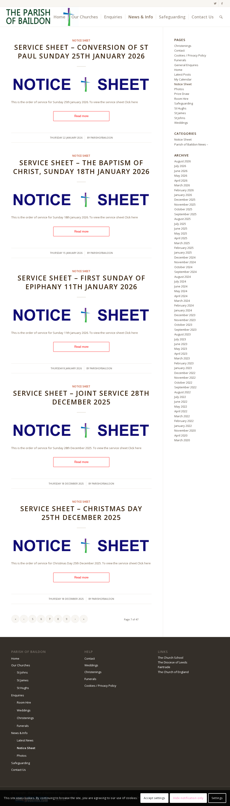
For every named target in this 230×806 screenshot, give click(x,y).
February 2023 (184, 363)
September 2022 (185, 387)
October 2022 (183, 382)
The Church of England (173, 672)
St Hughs (180, 108)
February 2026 (184, 190)
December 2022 (184, 373)
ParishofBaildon (102, 137)
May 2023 (180, 349)
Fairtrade (164, 667)
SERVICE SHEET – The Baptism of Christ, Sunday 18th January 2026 (81, 167)
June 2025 (180, 228)
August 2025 (182, 219)
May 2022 (180, 406)
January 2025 (183, 252)
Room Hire (181, 99)
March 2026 (182, 185)
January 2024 (183, 310)
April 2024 (180, 296)
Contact (179, 50)
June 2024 (180, 286)
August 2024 (182, 277)
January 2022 (183, 426)
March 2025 (182, 243)
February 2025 (184, 248)
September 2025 (185, 214)
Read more (81, 116)
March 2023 (182, 358)
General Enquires (186, 65)
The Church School (170, 658)
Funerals (180, 60)
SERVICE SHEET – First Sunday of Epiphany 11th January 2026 (81, 282)
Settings (217, 798)
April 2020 (180, 435)
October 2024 (183, 267)
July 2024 (180, 281)
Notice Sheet (81, 40)
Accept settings (154, 798)
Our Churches (20, 665)
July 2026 (180, 166)
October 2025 (183, 209)
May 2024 (180, 291)
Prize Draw (181, 94)
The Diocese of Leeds (172, 662)
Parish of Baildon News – (191, 144)
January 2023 (183, 368)
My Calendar (183, 79)
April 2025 (180, 238)
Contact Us (18, 770)
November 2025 (185, 204)
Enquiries (17, 695)
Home (178, 70)
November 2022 (185, 378)
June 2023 (180, 344)
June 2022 (180, 402)
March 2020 (182, 440)
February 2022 (184, 421)
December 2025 (184, 200)
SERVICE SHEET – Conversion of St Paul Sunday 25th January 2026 (81, 52)
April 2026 (180, 180)
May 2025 (180, 233)
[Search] (221, 17)
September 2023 (185, 330)
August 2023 (182, 334)
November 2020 (185, 430)
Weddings (181, 123)
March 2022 (182, 416)
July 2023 (180, 339)
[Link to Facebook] (222, 3)
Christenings (182, 46)
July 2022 (180, 397)
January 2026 (183, 195)
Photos (179, 89)
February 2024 (184, 305)
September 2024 (185, 272)
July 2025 (180, 224)
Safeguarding (183, 103)
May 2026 (180, 176)
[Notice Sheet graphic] (81, 85)
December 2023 (184, 315)
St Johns (179, 118)
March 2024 (182, 301)
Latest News (25, 740)
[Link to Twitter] (215, 3)
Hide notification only (188, 798)
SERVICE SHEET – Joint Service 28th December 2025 (81, 397)
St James (180, 113)
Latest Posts (182, 74)
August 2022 (182, 392)
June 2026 (180, 171)
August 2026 (182, 161)
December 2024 (184, 257)
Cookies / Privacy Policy (190, 55)
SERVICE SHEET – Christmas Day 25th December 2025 (81, 513)
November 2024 (185, 262)
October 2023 (183, 325)
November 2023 (185, 320)
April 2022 (180, 411)
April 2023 (180, 354)
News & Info (19, 733)
